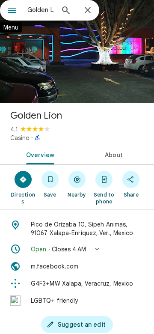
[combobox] (40, 10)
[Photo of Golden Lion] (77, 51)
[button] (77, 249)
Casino (20, 138)
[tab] (39, 154)
